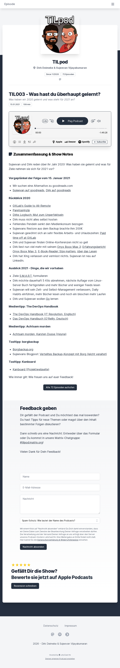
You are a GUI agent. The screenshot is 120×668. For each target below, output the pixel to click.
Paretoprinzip (21, 210)
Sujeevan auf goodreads (28, 190)
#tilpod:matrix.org (31, 442)
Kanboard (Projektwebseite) (31, 369)
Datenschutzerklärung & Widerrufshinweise (57, 540)
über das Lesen (87, 251)
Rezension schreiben (25, 585)
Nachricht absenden (33, 546)
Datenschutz (50, 625)
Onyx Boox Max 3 (69, 246)
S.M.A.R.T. (26, 275)
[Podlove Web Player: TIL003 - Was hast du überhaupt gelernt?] (60, 128)
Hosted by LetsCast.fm (60, 655)
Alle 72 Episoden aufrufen (60, 387)
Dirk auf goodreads (58, 190)
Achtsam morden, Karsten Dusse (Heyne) (39, 334)
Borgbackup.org (23, 349)
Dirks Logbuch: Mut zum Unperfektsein (38, 214)
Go (48, 298)
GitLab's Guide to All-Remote (32, 205)
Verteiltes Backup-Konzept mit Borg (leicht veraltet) (73, 354)
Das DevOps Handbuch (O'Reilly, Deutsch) (40, 318)
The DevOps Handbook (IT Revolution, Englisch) (44, 314)
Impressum (71, 625)
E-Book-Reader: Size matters (57, 251)
